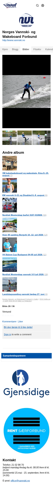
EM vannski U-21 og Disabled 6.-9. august (25, 195)
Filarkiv (37, 49)
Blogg (15, 49)
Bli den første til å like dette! (18, 327)
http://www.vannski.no (13, 40)
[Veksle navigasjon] (48, 5)
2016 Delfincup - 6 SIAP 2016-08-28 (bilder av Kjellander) (26, 300)
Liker (20, 321)
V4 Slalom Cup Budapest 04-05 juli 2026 (24, 254)
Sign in (7, 334)
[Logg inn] (42, 5)
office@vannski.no (20, 480)
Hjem (5, 49)
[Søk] (37, 5)
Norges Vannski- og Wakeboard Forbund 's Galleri (20, 299)
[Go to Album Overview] (9, 163)
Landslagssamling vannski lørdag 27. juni (25, 294)
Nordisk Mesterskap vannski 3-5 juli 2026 (25, 274)
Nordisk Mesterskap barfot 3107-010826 (24, 215)
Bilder (26, 49)
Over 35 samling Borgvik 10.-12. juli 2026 (25, 235)
